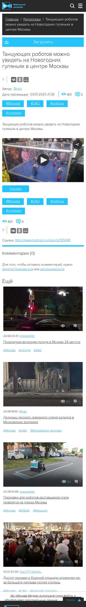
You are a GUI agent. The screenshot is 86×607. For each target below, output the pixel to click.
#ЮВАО (24, 510)
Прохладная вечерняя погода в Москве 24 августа (41, 342)
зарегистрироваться (17, 269)
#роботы (57, 103)
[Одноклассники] (19, 79)
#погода (24, 350)
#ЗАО (37, 350)
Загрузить (43, 42)
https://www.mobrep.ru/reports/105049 (43, 240)
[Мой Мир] (26, 79)
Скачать (15, 189)
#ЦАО (35, 103)
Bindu (18, 89)
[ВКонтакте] (13, 79)
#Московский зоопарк (46, 430)
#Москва (13, 103)
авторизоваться (52, 269)
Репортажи (32, 19)
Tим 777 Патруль (30, 572)
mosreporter (27, 336)
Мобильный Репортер (13, 6)
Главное (12, 19)
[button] (43, 160)
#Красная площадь (43, 591)
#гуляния (13, 113)
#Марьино (40, 510)
